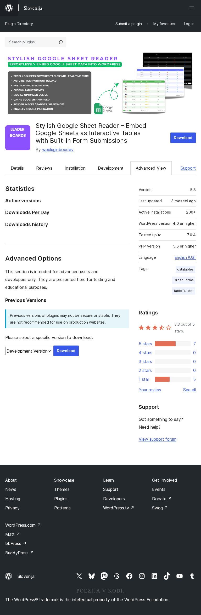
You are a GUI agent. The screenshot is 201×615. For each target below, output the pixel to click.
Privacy (12, 507)
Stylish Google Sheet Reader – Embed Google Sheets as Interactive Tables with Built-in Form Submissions (91, 133)
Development (111, 168)
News (10, 489)
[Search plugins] (60, 42)
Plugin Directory (19, 23)
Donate (162, 498)
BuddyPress (19, 552)
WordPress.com (23, 525)
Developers (114, 498)
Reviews (44, 168)
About (11, 480)
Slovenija (26, 576)
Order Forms (184, 280)
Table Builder (184, 291)
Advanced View (151, 168)
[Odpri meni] (192, 8)
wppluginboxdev (58, 149)
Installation (75, 168)
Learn (108, 480)
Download (183, 137)
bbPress (15, 543)
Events (158, 489)
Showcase (64, 480)
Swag (160, 507)
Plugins (61, 498)
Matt (12, 534)
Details (17, 168)
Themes (62, 489)
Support (188, 168)
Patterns (62, 507)
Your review (150, 389)
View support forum (157, 439)
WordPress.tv (118, 507)
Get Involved (164, 480)
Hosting (12, 498)
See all (189, 389)
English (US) (185, 257)
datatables (185, 269)
